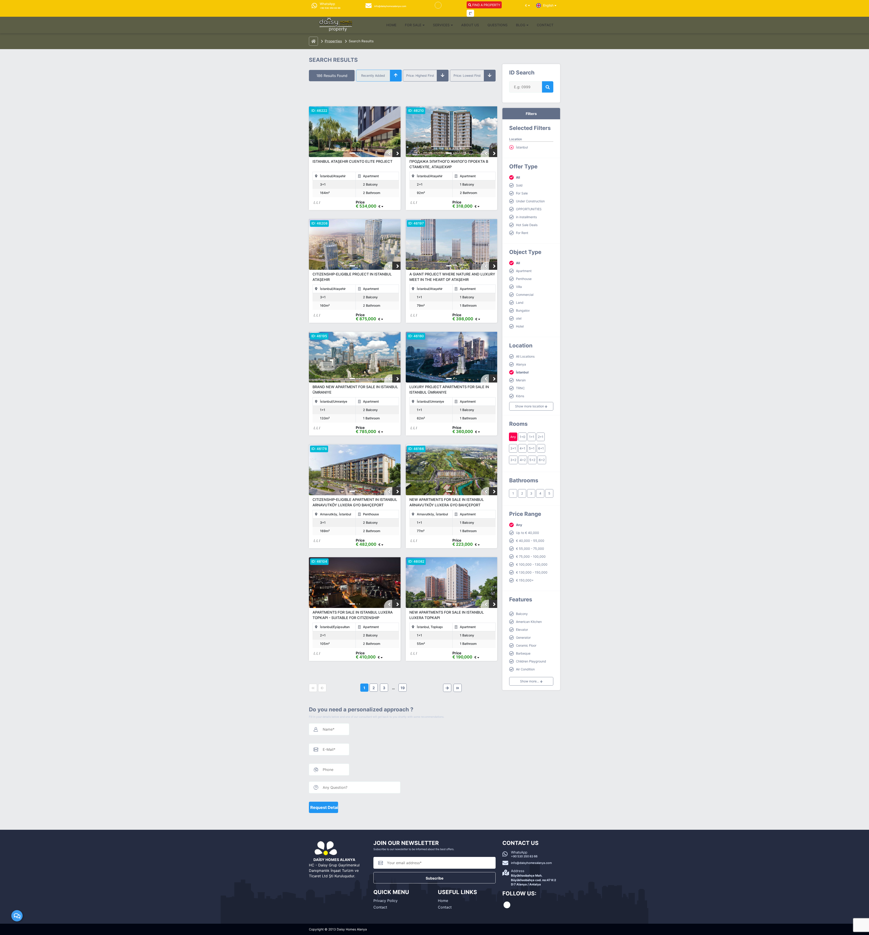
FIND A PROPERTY (485, 5)
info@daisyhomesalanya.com (531, 863)
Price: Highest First (420, 75)
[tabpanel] (355, 132)
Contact (545, 25)
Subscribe (435, 878)
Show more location (530, 406)
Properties (333, 41)
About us (470, 25)
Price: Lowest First (467, 75)
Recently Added (373, 75)
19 (403, 688)
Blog (520, 25)
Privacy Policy (385, 900)
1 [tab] (352, 153)
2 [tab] (357, 153)
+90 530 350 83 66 (524, 856)
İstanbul (522, 147)
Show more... (530, 681)
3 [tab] (359, 153)
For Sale (413, 25)
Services (441, 25)
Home (391, 25)
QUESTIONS (497, 25)
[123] (355, 131)
